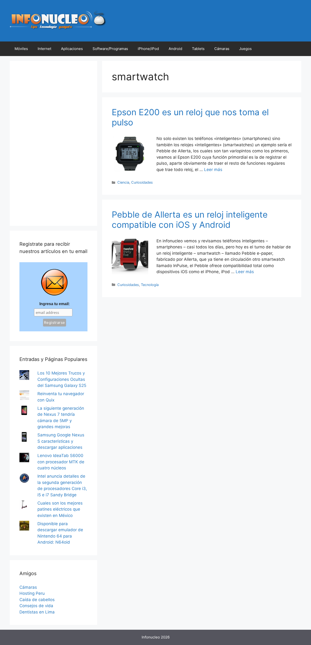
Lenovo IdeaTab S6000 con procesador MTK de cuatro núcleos (60, 461)
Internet (44, 48)
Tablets (198, 48)
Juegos (245, 48)
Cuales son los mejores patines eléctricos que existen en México (60, 509)
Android (175, 48)
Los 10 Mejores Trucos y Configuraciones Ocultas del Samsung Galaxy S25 (61, 379)
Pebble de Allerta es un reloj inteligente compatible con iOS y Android (190, 219)
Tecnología (150, 285)
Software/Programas (110, 48)
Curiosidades (142, 182)
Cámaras (221, 48)
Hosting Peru (32, 593)
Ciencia (123, 182)
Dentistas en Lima (37, 612)
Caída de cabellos (37, 599)
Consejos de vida (36, 605)
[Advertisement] (53, 143)
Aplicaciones (72, 48)
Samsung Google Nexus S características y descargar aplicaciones (60, 441)
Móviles (21, 48)
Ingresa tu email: (54, 304)
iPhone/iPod (148, 48)
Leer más (213, 169)
